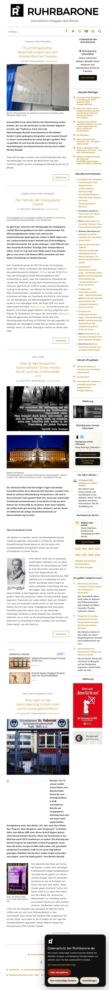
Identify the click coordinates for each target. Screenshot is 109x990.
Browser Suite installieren (87, 461)
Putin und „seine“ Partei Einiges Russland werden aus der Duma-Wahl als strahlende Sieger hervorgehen (88, 113)
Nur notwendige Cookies (63, 980)
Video (43, 272)
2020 (90, 555)
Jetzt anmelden (88, 77)
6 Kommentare (53, 713)
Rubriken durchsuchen (85, 561)
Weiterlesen (61, 177)
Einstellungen (90, 980)
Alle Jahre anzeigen (84, 567)
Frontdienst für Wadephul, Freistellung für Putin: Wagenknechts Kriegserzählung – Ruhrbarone (90, 185)
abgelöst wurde (37, 306)
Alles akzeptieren (59, 972)
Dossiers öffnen (82, 564)
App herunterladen (88, 454)
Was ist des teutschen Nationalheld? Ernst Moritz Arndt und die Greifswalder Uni (37, 369)
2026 (78, 549)
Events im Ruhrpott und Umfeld (44, 954)
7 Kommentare (51, 61)
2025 (84, 549)
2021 (84, 555)
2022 (78, 555)
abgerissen (63, 313)
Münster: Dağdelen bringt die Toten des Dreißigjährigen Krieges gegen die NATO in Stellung (89, 160)
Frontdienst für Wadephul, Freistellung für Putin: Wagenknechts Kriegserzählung (88, 100)
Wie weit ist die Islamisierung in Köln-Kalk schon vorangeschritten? (37, 704)
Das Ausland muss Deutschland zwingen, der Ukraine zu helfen (89, 652)
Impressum (14, 970)
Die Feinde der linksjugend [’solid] (37, 202)
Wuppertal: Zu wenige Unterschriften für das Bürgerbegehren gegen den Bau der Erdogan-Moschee (88, 622)
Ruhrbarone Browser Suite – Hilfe (24, 975)
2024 (90, 549)
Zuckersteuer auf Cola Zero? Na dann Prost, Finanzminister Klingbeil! (90, 224)
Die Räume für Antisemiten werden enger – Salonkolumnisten (90, 270)
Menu (13, 31)
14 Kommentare (53, 381)
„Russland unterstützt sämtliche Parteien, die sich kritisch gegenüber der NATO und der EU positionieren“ (89, 126)
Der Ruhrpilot (83, 135)
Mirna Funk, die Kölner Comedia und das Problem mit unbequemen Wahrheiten (90, 588)
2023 (97, 549)
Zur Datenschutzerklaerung (61, 964)
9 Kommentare (52, 209)
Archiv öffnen (87, 542)
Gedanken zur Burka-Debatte (88, 484)
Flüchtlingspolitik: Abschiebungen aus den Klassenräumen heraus (37, 52)
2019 (97, 555)
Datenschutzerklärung (34, 970)
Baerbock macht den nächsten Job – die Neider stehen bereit (88, 141)
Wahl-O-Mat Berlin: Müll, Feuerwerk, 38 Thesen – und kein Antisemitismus (89, 150)
